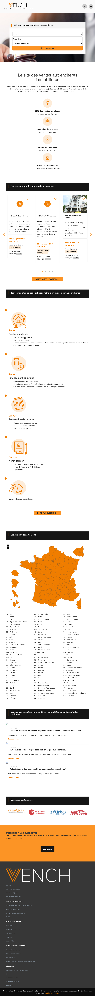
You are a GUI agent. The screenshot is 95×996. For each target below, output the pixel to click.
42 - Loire (38, 632)
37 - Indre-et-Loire (41, 619)
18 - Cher (9, 657)
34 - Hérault (11, 698)
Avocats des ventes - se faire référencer (20, 961)
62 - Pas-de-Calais (41, 683)
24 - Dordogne (11, 670)
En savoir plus (53, 993)
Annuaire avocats (12, 978)
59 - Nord (38, 675)
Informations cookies (13, 896)
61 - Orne (37, 680)
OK (46, 993)
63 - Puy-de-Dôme (41, 685)
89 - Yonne (67, 665)
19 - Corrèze (11, 660)
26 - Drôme (10, 675)
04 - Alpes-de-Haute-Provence (18, 622)
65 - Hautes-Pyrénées (42, 690)
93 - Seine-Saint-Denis (71, 675)
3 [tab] (49, 271)
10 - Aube (9, 637)
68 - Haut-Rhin (40, 698)
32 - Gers (9, 693)
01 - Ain (9, 614)
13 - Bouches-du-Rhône (15, 645)
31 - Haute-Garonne (13, 690)
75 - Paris (66, 629)
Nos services (10, 957)
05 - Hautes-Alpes (13, 624)
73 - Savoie (67, 624)
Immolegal (9, 926)
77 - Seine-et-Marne (71, 634)
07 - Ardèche (11, 629)
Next (91, 232)
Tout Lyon (9, 917)
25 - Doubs (10, 673)
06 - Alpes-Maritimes (14, 627)
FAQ (7, 974)
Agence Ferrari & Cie (13, 929)
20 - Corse (10, 685)
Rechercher (48, 48)
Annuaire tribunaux (12, 981)
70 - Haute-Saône (70, 617)
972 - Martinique (69, 685)
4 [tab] (53, 271)
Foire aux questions (47, 513)
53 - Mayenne (39, 660)
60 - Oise (38, 678)
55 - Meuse (38, 665)
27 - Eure (9, 678)
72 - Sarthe (67, 622)
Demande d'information (14, 950)
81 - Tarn (66, 645)
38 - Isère (38, 622)
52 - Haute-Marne (41, 657)
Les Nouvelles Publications (15, 913)
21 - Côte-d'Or (11, 662)
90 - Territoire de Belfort (72, 668)
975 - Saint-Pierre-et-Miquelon (75, 693)
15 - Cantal (10, 650)
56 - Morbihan (39, 668)
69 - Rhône (67, 614)
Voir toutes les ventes (47, 279)
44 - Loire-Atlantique (42, 637)
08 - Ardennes (11, 632)
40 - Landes (39, 627)
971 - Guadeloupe (70, 683)
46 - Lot (37, 642)
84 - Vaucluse (68, 652)
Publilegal (9, 937)
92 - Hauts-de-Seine (71, 673)
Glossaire (9, 985)
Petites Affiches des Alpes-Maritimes (19, 905)
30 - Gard (10, 688)
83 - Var (66, 650)
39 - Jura (38, 624)
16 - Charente (11, 652)
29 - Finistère (11, 683)
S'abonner (47, 849)
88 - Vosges (67, 662)
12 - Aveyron (11, 642)
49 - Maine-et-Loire (42, 650)
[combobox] (47, 34)
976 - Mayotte (68, 696)
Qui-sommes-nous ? (13, 889)
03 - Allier (10, 619)
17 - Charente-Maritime (15, 655)
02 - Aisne (10, 617)
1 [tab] (42, 271)
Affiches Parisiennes (13, 909)
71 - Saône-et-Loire (70, 619)
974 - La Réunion (69, 690)
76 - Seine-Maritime (70, 632)
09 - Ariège (10, 634)
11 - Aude (9, 640)
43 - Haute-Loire (41, 634)
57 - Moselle (39, 670)
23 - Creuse (10, 668)
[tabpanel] (20, 226)
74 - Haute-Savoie (70, 627)
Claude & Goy (10, 933)
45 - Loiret (38, 640)
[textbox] (47, 34)
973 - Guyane (68, 688)
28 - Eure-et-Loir (13, 680)
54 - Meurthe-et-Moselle (44, 662)
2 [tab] (46, 271)
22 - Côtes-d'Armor (13, 665)
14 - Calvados (11, 647)
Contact (8, 885)
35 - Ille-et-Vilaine (41, 614)
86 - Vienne (67, 657)
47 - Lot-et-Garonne (42, 645)
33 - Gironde (11, 696)
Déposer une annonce (13, 954)
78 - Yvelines (68, 637)
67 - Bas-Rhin (39, 696)
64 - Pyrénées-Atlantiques (44, 688)
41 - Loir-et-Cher (40, 629)
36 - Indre (38, 617)
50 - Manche (39, 652)
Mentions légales (12, 893)
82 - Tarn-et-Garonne (71, 647)
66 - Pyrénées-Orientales (44, 693)
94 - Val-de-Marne (70, 678)
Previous (4, 232)
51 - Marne (38, 655)
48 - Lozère (39, 647)
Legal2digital (10, 941)
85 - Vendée (67, 655)
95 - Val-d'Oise (68, 680)
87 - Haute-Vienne (70, 660)
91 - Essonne (68, 670)
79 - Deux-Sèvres (69, 640)
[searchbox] (24, 39)
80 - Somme (68, 642)
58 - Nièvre (38, 673)
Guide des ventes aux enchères (17, 970)
